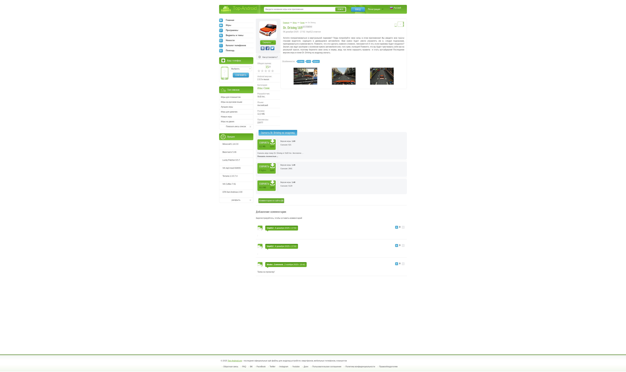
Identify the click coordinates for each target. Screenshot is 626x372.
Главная (230, 20)
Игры (260, 88)
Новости (230, 40)
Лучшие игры (227, 107)
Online (301, 61)
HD (308, 61)
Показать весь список (236, 126)
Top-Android (239, 10)
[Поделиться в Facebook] (267, 48)
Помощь (230, 50)
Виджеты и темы (234, 35)
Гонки (266, 88)
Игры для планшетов (230, 97)
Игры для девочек (229, 112)
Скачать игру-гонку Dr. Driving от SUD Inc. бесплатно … (280, 154)
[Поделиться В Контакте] (263, 48)
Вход (358, 9)
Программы (232, 30)
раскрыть (236, 200)
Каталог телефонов (236, 45)
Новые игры (226, 117)
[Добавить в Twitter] (272, 48)
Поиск (340, 9)
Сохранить (240, 75)
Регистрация (374, 9)
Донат (316, 61)
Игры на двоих (227, 121)
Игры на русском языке (231, 102)
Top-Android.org (235, 361)
